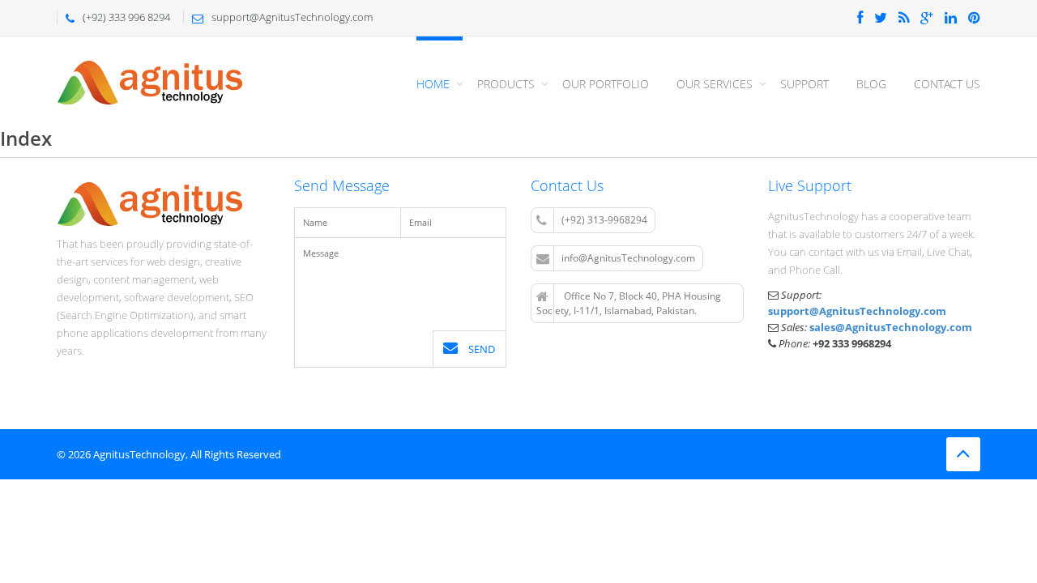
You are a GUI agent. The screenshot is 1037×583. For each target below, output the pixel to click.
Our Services (714, 83)
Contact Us (947, 83)
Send (480, 349)
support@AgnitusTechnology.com (857, 311)
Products (506, 83)
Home (433, 83)
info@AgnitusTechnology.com (628, 258)
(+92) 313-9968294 (604, 220)
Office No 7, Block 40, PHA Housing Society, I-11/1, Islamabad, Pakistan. (628, 303)
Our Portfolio (605, 83)
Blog (871, 83)
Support (804, 83)
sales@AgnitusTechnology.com (890, 327)
